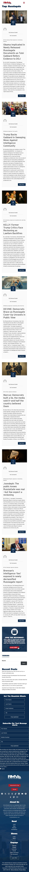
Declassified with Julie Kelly (19, 220)
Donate (14, 850)
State (14, 826)
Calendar (14, 845)
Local (14, 824)
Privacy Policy (22, 869)
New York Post (21, 305)
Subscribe (14, 849)
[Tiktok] (15, 793)
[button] (24, 2)
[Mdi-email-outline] (17, 797)
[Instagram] (8, 793)
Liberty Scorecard (14, 852)
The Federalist (7, 567)
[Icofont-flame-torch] (10, 797)
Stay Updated (14, 717)
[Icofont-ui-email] (14, 797)
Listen (14, 836)
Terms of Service (14, 869)
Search (4, 660)
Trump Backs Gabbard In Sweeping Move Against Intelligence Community (14, 140)
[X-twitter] (5, 793)
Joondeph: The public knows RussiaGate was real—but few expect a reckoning (14, 489)
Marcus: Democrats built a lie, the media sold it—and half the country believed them (14, 401)
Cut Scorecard (14, 854)
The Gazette (14, 131)
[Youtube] (22, 793)
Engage (14, 847)
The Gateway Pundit (9, 39)
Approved (15, 39)
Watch (14, 838)
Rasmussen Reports (8, 478)
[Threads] (12, 793)
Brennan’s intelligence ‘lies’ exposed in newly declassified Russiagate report (12, 576)
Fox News (6, 391)
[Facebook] (2, 793)
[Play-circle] (25, 793)
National (5, 41)
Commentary (19, 39)
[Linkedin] (19, 793)
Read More (21, 95)
